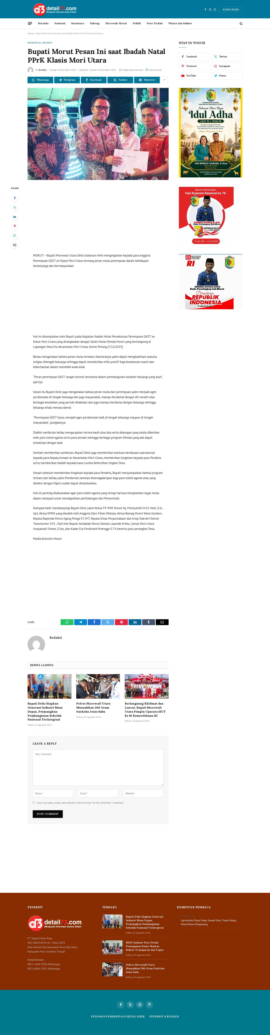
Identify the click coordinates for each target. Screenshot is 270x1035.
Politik (137, 23)
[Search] (240, 23)
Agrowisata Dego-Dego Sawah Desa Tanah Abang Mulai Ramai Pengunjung (208, 922)
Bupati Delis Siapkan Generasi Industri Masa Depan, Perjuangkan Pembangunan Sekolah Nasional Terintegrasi (45, 711)
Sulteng (95, 23)
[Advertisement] (98, 217)
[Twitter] (14, 207)
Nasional (59, 23)
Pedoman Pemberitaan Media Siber (118, 1016)
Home (31, 33)
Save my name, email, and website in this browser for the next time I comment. (80, 802)
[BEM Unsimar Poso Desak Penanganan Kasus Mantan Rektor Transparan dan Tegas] (112, 947)
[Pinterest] (14, 226)
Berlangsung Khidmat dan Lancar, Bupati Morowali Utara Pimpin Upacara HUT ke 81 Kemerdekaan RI (145, 709)
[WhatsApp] (14, 235)
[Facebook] (14, 198)
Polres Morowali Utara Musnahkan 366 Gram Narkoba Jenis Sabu (93, 707)
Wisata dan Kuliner (180, 23)
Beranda (43, 23)
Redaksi (43, 69)
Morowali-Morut (116, 23)
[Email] (14, 244)
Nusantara (77, 23)
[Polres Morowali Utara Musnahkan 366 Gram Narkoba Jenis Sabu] (98, 686)
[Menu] (30, 23)
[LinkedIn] (14, 216)
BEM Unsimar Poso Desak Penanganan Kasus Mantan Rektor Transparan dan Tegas (144, 946)
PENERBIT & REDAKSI (164, 1016)
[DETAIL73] (55, 9)
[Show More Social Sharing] (164, 80)
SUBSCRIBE (231, 9)
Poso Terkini (155, 23)
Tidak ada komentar (132, 69)
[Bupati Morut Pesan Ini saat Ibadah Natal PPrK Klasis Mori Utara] (98, 134)
